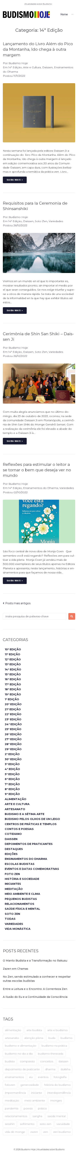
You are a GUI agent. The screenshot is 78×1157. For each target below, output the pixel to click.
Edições (11, 854)
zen (45, 1132)
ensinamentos (14, 1077)
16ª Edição (13, 679)
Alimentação (15, 799)
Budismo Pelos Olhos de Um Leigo (32, 819)
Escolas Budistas (19, 864)
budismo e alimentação (20, 1045)
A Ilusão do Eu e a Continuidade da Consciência (35, 997)
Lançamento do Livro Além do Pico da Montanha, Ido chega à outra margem (38, 49)
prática (42, 1108)
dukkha (65, 1069)
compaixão (27, 1061)
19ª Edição (13, 694)
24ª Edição (13, 724)
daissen (63, 1061)
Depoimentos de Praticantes (29, 844)
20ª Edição (13, 704)
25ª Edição (13, 729)
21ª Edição (13, 709)
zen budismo (62, 1132)
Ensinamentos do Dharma (40, 488)
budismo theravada (50, 1053)
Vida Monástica (17, 929)
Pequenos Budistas (21, 899)
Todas (10, 918)
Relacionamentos (19, 904)
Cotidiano (13, 834)
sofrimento (27, 1124)
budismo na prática (54, 1045)
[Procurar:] (34, 616)
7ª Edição (12, 784)
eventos (43, 1077)
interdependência (59, 1092)
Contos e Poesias (19, 829)
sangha (37, 1116)
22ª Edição (13, 714)
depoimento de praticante (22, 1069)
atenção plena (33, 1038)
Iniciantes (13, 884)
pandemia (11, 1108)
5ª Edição (12, 774)
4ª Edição (12, 769)
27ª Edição (13, 739)
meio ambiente (34, 1100)
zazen (34, 1132)
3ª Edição (12, 764)
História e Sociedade (22, 879)
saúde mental (57, 1116)
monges (56, 1100)
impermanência (15, 1092)
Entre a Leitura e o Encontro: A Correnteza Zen (35, 989)
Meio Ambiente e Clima (22, 894)
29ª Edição (13, 749)
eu (31, 1077)
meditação (12, 1100)
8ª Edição (12, 789)
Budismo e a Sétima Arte (24, 814)
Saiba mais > (15, 180)
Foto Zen (12, 874)
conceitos (46, 1061)
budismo (67, 1038)
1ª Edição (12, 699)
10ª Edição (13, 649)
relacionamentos (16, 1116)
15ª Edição (13, 674)
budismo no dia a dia (19, 1053)
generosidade (29, 1084)
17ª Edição (13, 684)
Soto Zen (41, 221)
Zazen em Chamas (15, 968)
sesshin (10, 1124)
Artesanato (15, 809)
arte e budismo (57, 1030)
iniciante (36, 1092)
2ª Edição (12, 754)
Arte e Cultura (32, 67)
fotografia (60, 1077)
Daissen (47, 67)
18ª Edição (13, 689)
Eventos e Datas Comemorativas (32, 869)
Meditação (14, 889)
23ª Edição (13, 719)
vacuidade (63, 1124)
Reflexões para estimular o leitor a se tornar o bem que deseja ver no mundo (37, 470)
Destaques (14, 849)
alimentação (13, 1030)
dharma (50, 1069)
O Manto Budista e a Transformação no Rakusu (35, 960)
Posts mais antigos (16, 603)
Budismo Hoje (18, 63)
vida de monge (15, 1132)
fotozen (10, 1084)
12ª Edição (13, 659)
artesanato (12, 1038)
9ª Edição (12, 794)
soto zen (45, 1124)
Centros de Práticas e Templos (31, 824)
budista (10, 1061)
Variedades (56, 221)
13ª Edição (13, 664)
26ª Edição (13, 734)
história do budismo (57, 1084)
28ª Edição (13, 744)
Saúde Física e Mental (22, 908)
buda (51, 1038)
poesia (28, 1108)
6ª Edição (12, 779)
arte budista (34, 1030)
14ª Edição (15, 67)
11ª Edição (12, 654)
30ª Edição (13, 759)
